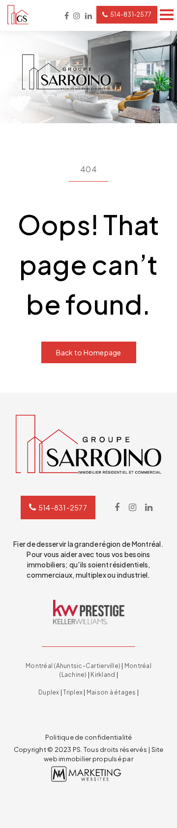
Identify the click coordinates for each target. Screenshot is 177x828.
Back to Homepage (88, 352)
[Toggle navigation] (167, 14)
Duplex (48, 692)
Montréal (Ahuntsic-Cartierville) (73, 665)
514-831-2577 (130, 14)
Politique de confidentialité (88, 737)
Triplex (73, 692)
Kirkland (102, 674)
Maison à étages (111, 692)
